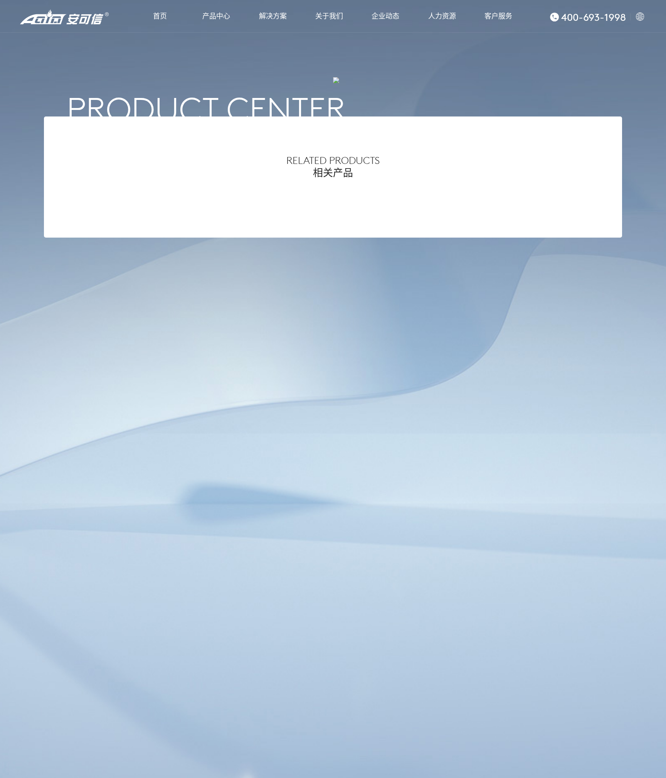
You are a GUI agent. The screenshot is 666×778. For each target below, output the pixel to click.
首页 (160, 16)
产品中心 (216, 16)
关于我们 (329, 16)
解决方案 (273, 16)
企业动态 (385, 16)
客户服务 (498, 16)
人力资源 (442, 16)
